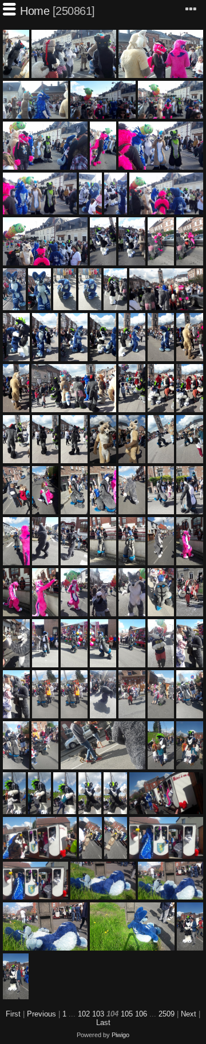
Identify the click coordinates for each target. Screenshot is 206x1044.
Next (188, 1014)
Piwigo (120, 1034)
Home (34, 11)
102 (84, 1014)
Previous (41, 1014)
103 (98, 1014)
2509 (167, 1014)
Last (103, 1022)
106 (141, 1014)
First (13, 1014)
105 (127, 1014)
